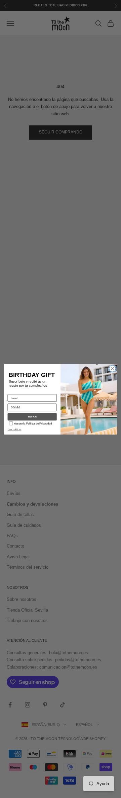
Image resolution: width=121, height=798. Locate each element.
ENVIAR (32, 416)
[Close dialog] (112, 368)
